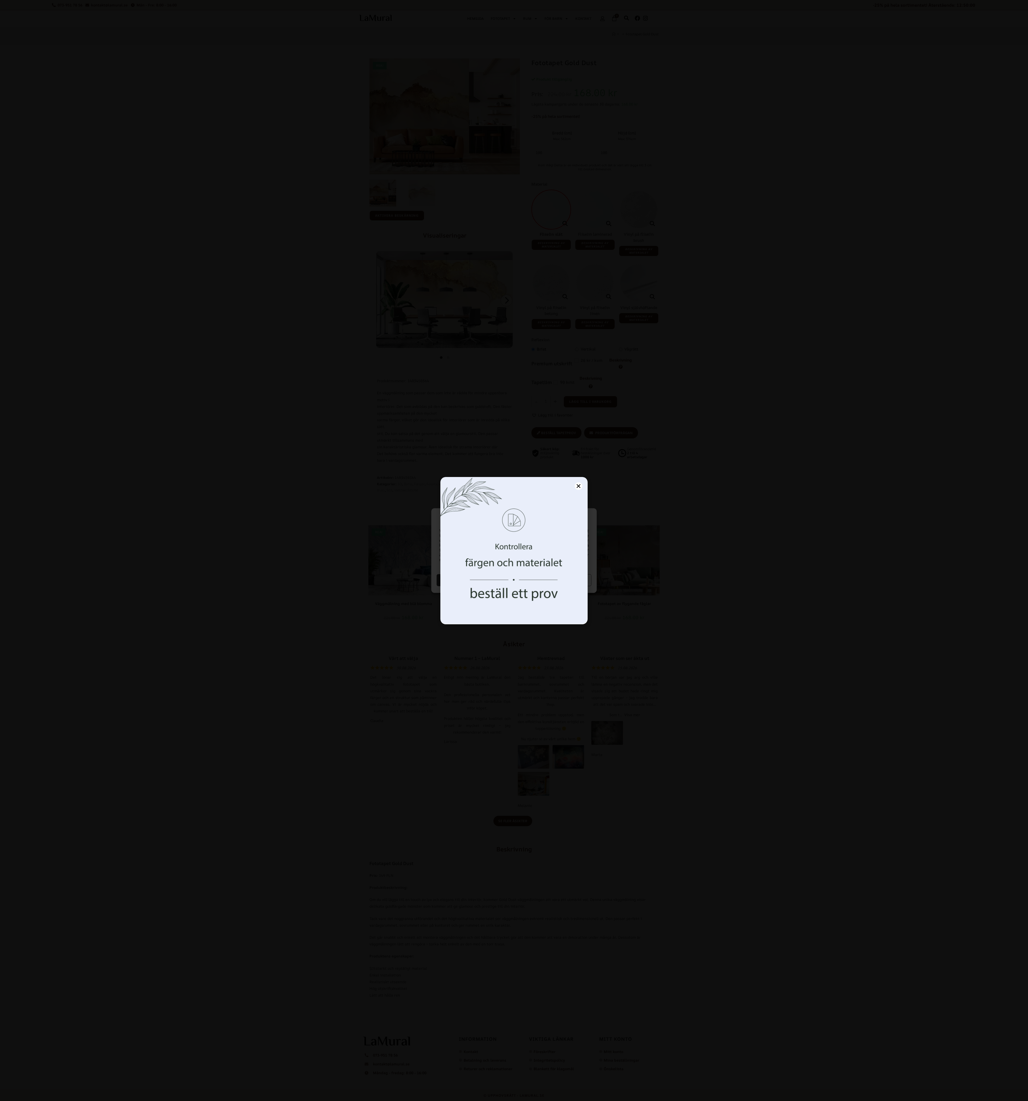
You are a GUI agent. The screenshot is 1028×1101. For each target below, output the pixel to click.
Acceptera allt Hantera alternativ (553, 580)
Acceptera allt (475, 580)
